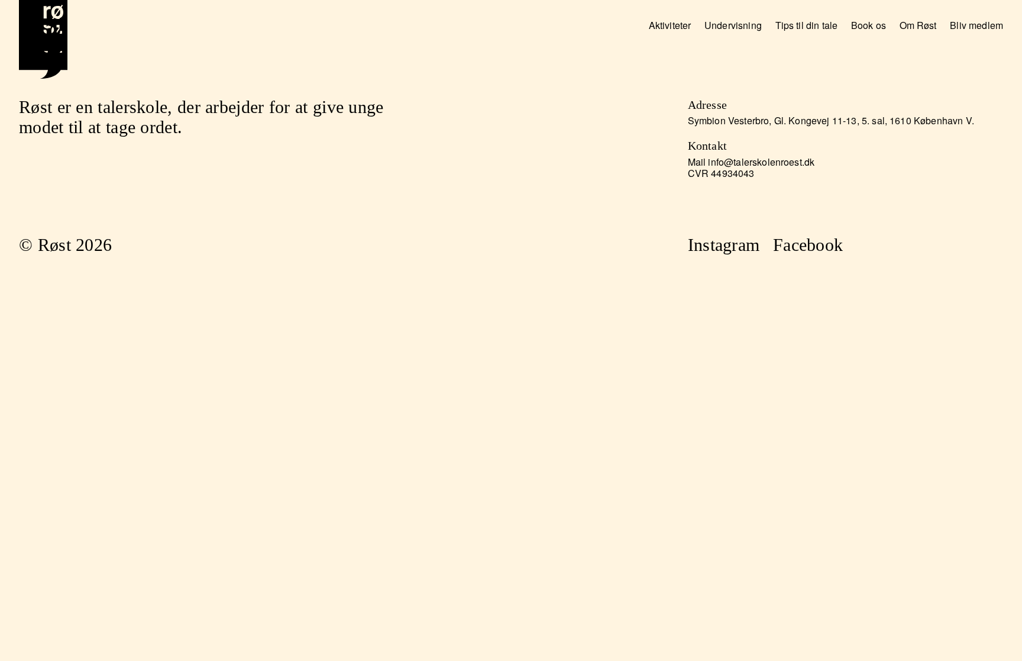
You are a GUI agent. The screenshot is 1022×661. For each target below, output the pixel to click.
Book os (868, 25)
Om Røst (918, 25)
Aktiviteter (670, 25)
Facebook (808, 245)
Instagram (724, 245)
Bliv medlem (976, 25)
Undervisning (733, 25)
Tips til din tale (806, 25)
